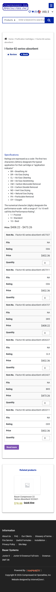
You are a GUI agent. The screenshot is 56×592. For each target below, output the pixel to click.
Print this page (28, 124)
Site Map (23, 544)
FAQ (16, 536)
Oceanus (46, 556)
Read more (12, 447)
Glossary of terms (43, 536)
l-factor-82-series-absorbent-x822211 (32, 410)
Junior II (6, 556)
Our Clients (27, 536)
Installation (40, 540)
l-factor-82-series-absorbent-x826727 (32, 305)
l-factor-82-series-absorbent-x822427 (32, 375)
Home (11, 39)
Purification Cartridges (24, 39)
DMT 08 (5, 560)
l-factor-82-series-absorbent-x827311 (32, 270)
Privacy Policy (8, 544)
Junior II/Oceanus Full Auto (26, 556)
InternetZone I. (38, 579)
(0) (35, 11)
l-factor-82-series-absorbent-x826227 (32, 340)
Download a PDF (28, 130)
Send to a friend (28, 119)
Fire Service (7, 540)
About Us (6, 536)
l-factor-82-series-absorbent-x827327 (32, 235)
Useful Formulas (23, 540)
